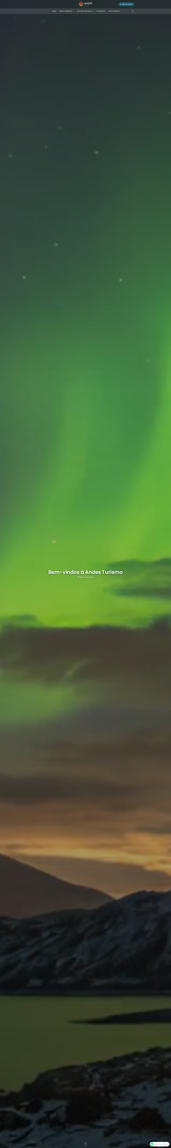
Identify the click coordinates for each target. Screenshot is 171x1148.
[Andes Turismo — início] (85, 4)
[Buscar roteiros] (132, 11)
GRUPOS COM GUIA (84, 11)
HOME (54, 11)
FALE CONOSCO (114, 11)
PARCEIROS (101, 11)
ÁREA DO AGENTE (127, 4)
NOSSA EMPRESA (65, 11)
